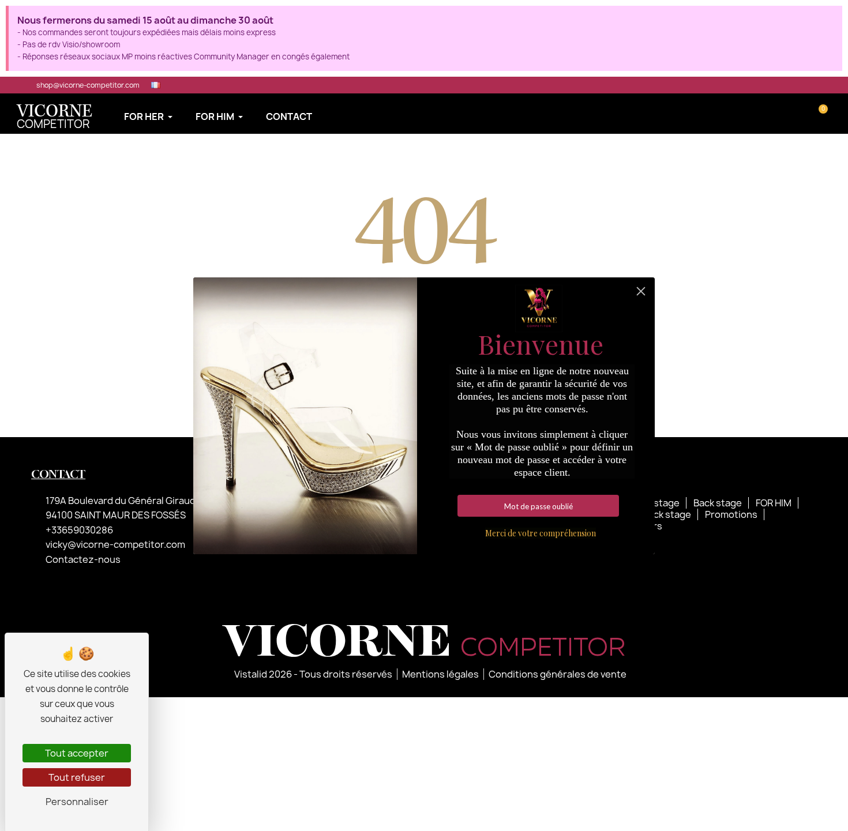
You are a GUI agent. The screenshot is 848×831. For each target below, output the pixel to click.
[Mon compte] (803, 113)
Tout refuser (76, 777)
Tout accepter (76, 753)
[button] (785, 113)
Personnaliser (77, 801)
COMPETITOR (54, 118)
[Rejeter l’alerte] (830, 19)
